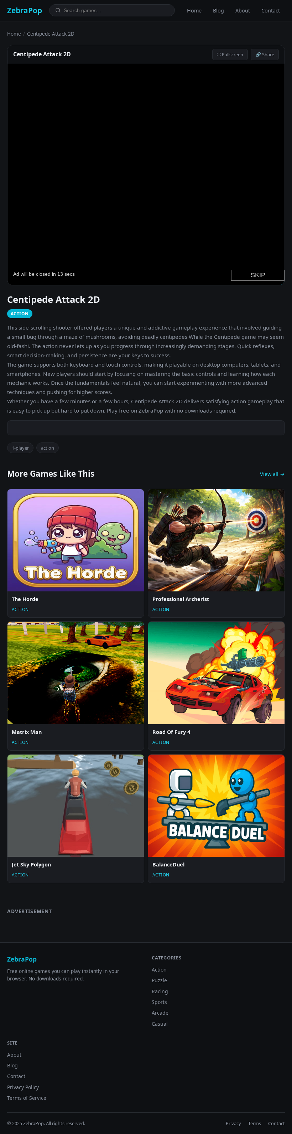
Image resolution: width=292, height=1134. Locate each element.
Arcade (160, 1012)
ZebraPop (24, 10)
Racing (160, 991)
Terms (254, 1123)
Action (159, 969)
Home (194, 10)
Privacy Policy (23, 1087)
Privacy (233, 1123)
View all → (272, 474)
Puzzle (159, 980)
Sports (159, 1002)
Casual (160, 1023)
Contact (270, 10)
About (242, 10)
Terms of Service (26, 1097)
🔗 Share (264, 54)
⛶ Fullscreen (230, 54)
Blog (218, 10)
